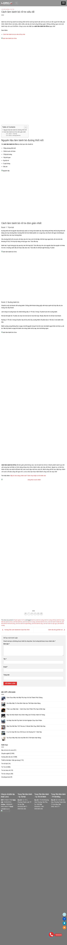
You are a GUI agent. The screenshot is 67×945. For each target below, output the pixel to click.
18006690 (58, 935)
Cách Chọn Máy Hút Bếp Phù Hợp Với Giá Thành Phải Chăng (24, 697)
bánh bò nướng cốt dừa (50, 620)
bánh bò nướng (40, 620)
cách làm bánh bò (17, 621)
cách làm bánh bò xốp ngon (50, 623)
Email (5, 667)
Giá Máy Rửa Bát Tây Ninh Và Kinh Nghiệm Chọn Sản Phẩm (24, 720)
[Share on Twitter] (31, 613)
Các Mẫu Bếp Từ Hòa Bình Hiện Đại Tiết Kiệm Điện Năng (23, 703)
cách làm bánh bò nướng (29, 621)
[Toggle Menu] (63, 3)
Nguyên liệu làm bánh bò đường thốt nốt (15, 130)
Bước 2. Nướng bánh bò (14, 135)
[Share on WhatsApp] (25, 613)
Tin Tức (12, 9)
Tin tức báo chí (5, 770)
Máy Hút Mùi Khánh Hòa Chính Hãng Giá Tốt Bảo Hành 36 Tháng (26, 715)
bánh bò (33, 620)
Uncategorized (5, 777)
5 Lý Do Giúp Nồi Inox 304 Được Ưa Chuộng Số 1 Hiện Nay (24, 732)
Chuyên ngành (5, 9)
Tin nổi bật (4, 763)
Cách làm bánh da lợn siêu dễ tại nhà (14, 34)
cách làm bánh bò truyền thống (23, 623)
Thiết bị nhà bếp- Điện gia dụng (10, 760)
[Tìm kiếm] (16, 3)
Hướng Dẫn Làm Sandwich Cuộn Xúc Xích (16, 630)
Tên (5, 659)
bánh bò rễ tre (9, 621)
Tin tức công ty (5, 774)
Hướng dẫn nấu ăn (6, 757)
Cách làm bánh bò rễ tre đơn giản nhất (15, 132)
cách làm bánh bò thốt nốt (54, 621)
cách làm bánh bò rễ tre (41, 621)
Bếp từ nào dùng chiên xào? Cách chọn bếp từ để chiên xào (28, 475)
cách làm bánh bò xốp (37, 623)
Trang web (6, 675)
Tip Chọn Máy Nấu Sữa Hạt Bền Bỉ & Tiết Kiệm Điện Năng (24, 738)
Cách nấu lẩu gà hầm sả (55, 630)
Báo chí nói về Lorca (7, 750)
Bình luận (6, 644)
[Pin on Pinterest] (38, 613)
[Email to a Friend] (35, 613)
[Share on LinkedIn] (41, 613)
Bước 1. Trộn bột (13, 133)
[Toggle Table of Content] (25, 127)
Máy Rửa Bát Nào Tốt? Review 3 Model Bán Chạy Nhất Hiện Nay (26, 726)
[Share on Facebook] (28, 613)
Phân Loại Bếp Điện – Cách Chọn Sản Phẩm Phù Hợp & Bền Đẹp (26, 709)
